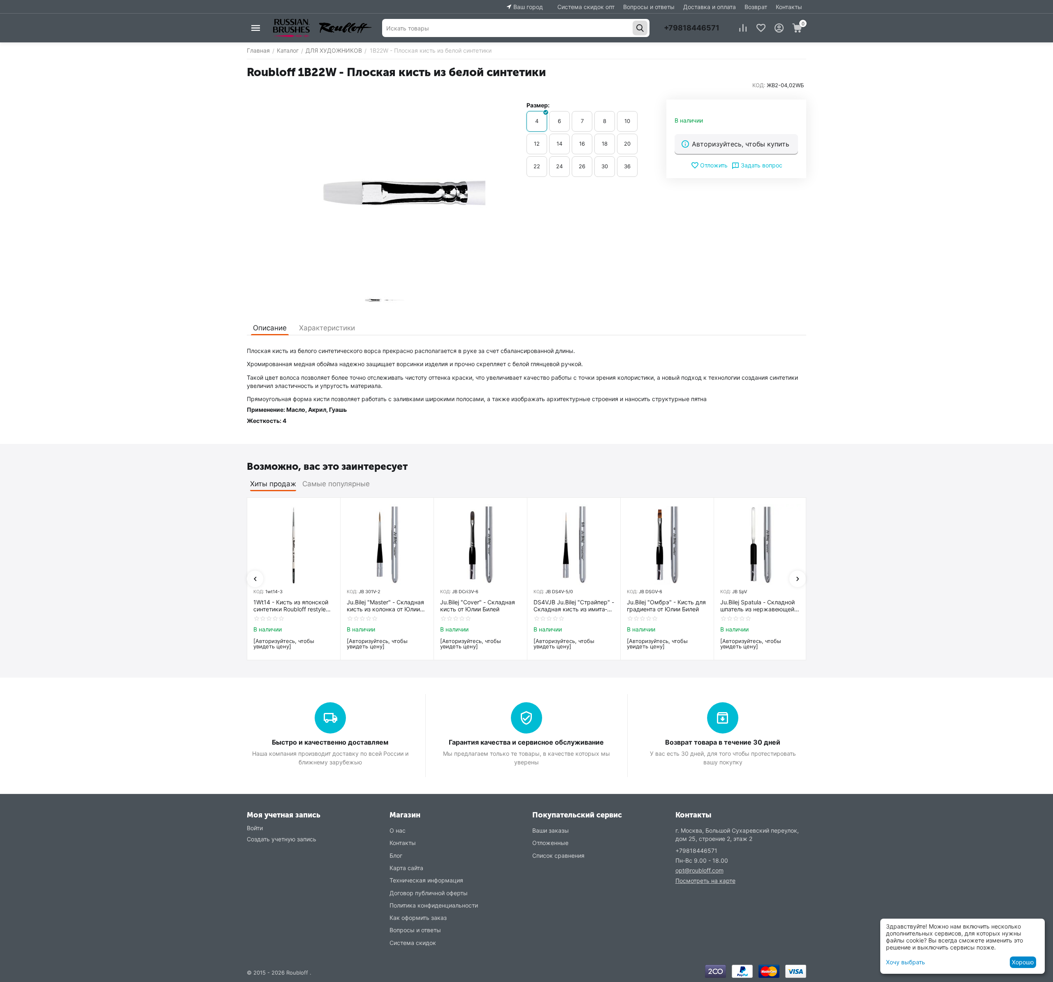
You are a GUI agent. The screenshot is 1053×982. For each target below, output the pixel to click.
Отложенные (550, 842)
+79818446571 (691, 27)
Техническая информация (426, 880)
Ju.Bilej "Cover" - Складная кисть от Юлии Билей (477, 606)
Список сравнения (558, 855)
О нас (398, 830)
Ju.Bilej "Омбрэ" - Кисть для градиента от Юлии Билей (666, 606)
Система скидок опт (586, 6)
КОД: (758, 85)
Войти (255, 827)
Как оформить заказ (418, 917)
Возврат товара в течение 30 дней (722, 742)
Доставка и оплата (709, 6)
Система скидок (413, 942)
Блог (396, 855)
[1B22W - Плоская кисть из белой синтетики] (382, 192)
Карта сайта (406, 867)
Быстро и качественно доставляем (330, 742)
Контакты (789, 6)
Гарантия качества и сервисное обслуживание (526, 742)
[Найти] (640, 28)
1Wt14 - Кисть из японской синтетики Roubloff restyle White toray (290, 606)
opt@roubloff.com (699, 870)
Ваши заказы (550, 830)
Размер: (538, 105)
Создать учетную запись (281, 839)
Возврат (756, 6)
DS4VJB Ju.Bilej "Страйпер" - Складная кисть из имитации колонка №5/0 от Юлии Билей (573, 606)
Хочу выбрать (905, 962)
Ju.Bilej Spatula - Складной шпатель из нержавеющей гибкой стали (757, 606)
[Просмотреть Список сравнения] (743, 28)
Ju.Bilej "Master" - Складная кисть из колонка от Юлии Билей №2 (385, 606)
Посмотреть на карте (705, 880)
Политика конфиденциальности (434, 905)
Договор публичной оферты (429, 892)
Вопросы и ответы (649, 6)
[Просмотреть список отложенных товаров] (761, 28)
